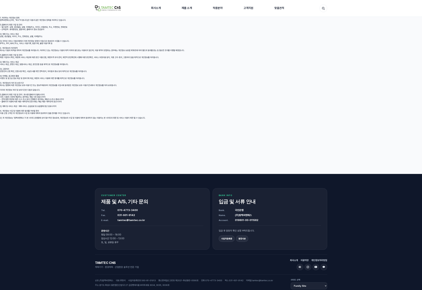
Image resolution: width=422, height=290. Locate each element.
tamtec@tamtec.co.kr (131, 220)
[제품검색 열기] (323, 8)
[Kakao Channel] (324, 267)
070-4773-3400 (127, 210)
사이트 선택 (295, 280)
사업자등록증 (226, 238)
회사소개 (294, 260)
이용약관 (305, 260)
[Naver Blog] (300, 267)
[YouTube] (316, 267)
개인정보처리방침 (319, 260)
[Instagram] (308, 267)
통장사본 (242, 238)
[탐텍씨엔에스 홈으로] (108, 8)
